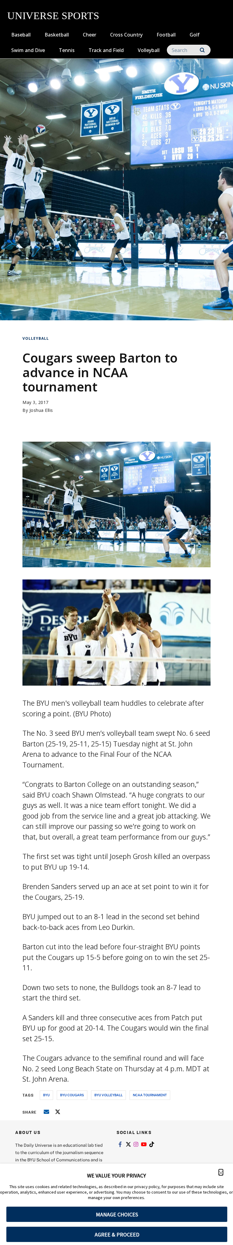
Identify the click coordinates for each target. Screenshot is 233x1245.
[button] (221, 1172)
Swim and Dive (28, 50)
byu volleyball (108, 1095)
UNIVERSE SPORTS (53, 15)
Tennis (67, 50)
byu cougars (72, 1095)
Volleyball (149, 50)
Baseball (21, 34)
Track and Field (106, 50)
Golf (195, 34)
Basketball (57, 34)
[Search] (202, 50)
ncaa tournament (150, 1095)
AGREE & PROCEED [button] (117, 1234)
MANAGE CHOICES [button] (117, 1214)
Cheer (89, 34)
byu (46, 1095)
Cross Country (126, 34)
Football (166, 34)
